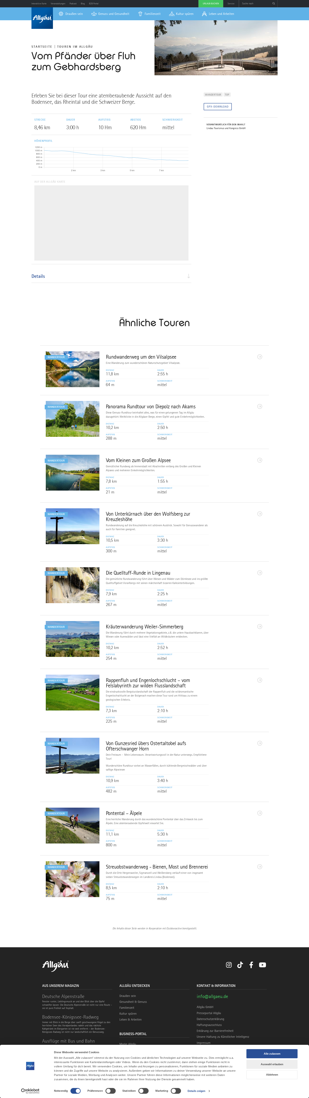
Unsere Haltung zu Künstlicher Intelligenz (223, 1036)
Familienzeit (126, 1007)
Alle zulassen (272, 1053)
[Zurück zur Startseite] (42, 18)
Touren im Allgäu (75, 46)
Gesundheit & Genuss (133, 1002)
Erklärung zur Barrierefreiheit (215, 1031)
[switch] (111, 1091)
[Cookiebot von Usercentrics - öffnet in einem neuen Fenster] (30, 1091)
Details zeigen (196, 1090)
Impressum (203, 1043)
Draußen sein (127, 996)
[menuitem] (70, 13)
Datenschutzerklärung (210, 1019)
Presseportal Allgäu (209, 1013)
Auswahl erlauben (272, 1064)
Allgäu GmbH (205, 1007)
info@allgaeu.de (212, 996)
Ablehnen (272, 1074)
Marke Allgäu (127, 1044)
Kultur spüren (128, 1013)
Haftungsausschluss (209, 1025)
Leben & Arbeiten (130, 1019)
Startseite (41, 46)
